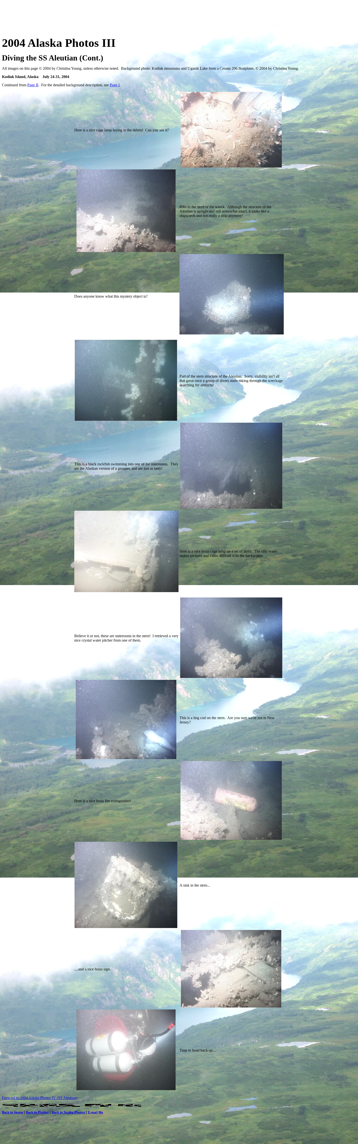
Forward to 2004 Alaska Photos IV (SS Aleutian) (39, 1098)
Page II (32, 85)
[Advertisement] (179, 13)
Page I (115, 85)
